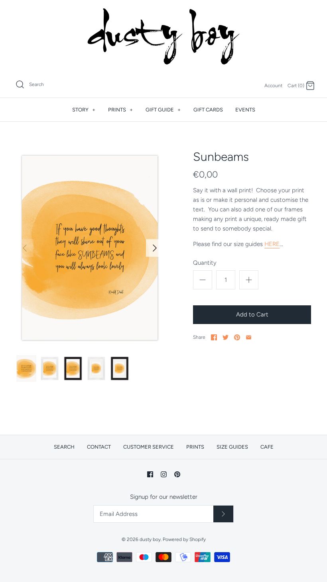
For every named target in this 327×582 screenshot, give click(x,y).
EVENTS (245, 110)
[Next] (155, 248)
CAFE (267, 447)
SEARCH (64, 447)
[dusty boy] (163, 36)
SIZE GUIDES (232, 447)
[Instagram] (164, 474)
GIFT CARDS (208, 110)
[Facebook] (150, 474)
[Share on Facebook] (214, 337)
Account (273, 85)
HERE (272, 244)
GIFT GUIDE (163, 110)
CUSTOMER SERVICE (148, 447)
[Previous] (24, 248)
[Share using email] (249, 337)
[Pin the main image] (237, 337)
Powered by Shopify (184, 539)
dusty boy (150, 539)
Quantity (205, 262)
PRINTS (120, 110)
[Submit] (223, 514)
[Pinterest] (177, 474)
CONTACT (99, 447)
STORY (83, 110)
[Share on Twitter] (226, 337)
